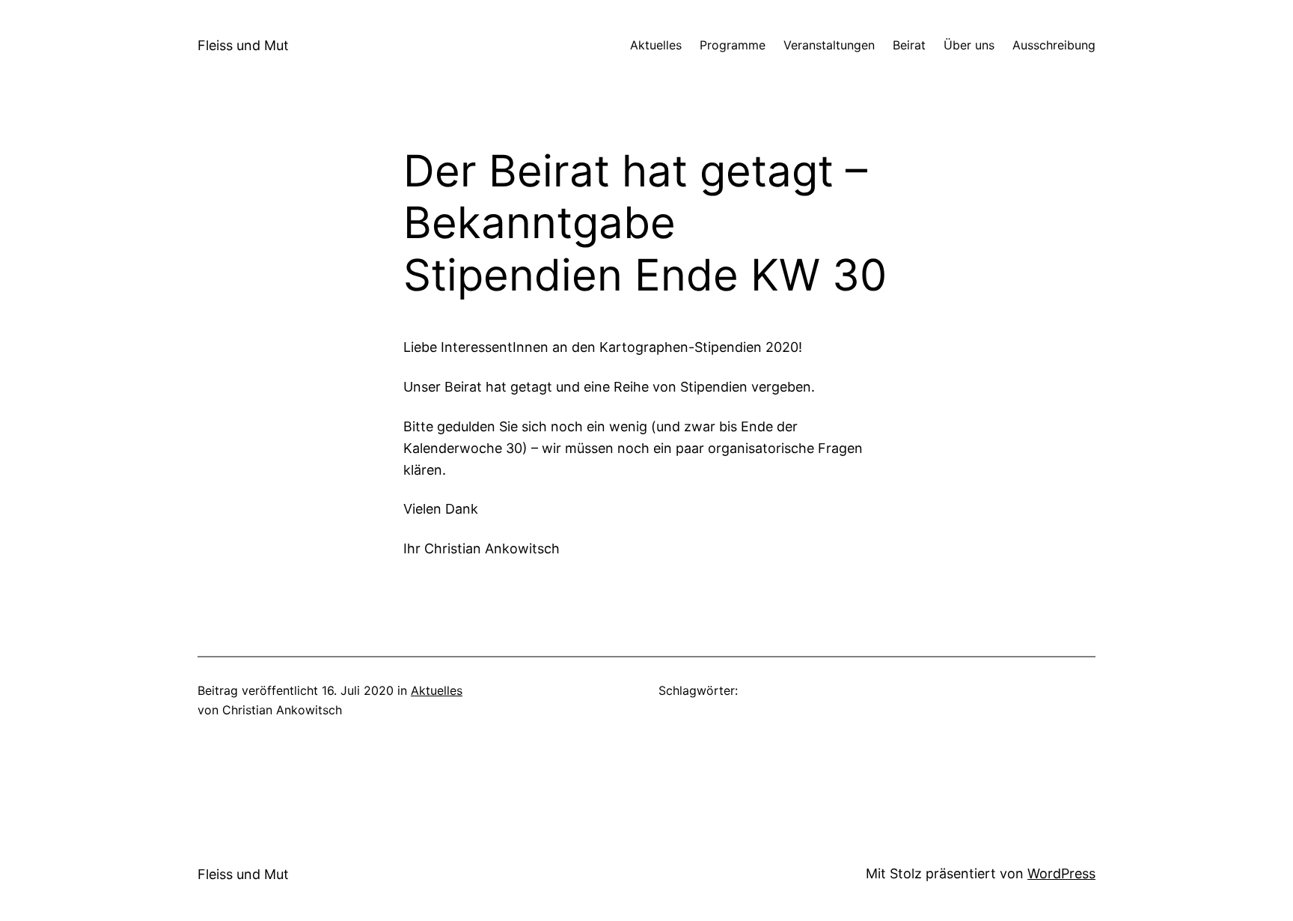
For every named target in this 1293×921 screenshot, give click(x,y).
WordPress (1061, 873)
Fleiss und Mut (243, 45)
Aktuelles (436, 690)
